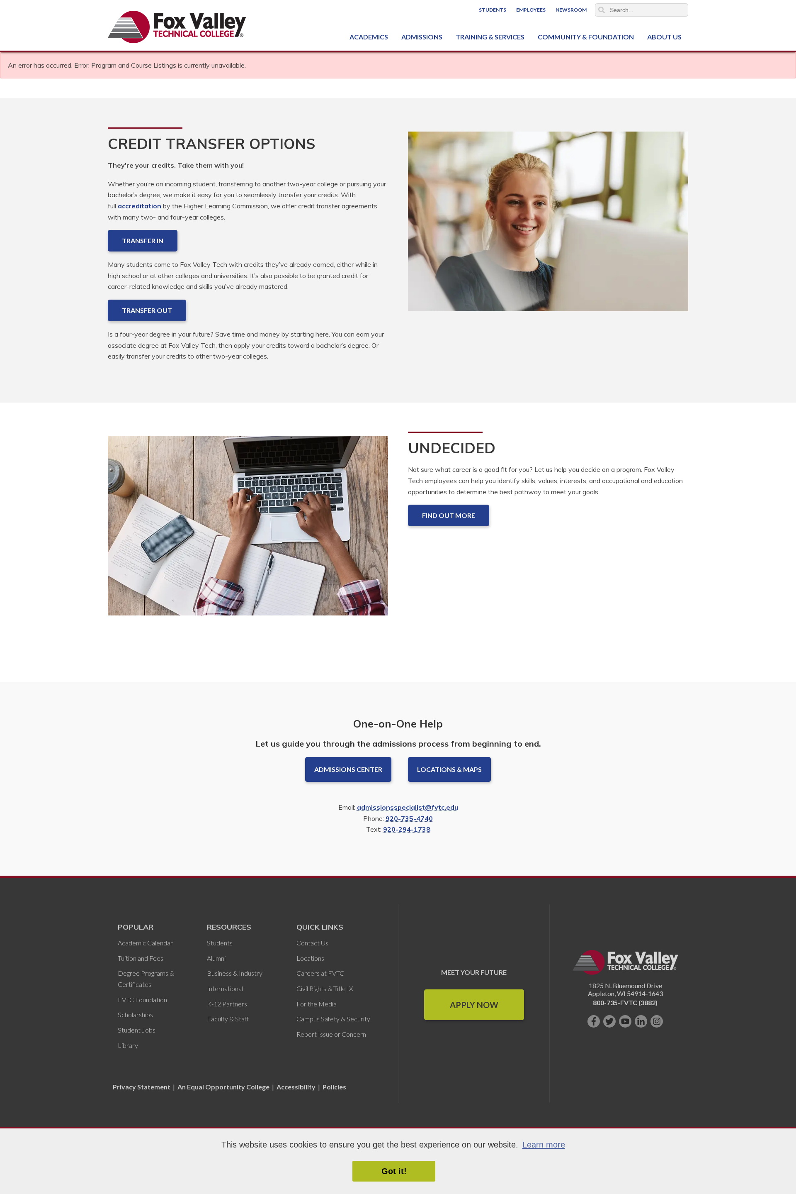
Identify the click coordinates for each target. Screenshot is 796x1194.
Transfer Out (147, 310)
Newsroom (571, 10)
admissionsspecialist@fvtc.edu (407, 807)
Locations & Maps (449, 769)
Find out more (448, 515)
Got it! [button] (394, 1171)
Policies (334, 1087)
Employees (531, 10)
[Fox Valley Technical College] (177, 27)
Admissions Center (348, 769)
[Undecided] (248, 532)
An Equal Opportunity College (223, 1087)
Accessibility (296, 1087)
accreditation (139, 206)
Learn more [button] (543, 1144)
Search (601, 10)
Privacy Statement (142, 1087)
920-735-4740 (409, 818)
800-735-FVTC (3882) (625, 1002)
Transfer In (142, 240)
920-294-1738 (406, 829)
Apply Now (474, 1005)
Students (492, 10)
